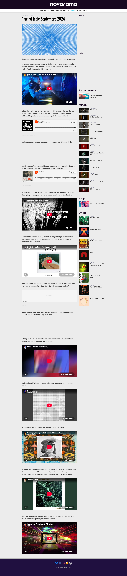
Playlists (73, 10)
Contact (85, 10)
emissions (46, 10)
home (41, 10)
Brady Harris (24, 185)
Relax (25, 305)
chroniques (66, 10)
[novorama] (63, 4)
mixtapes (79, 10)
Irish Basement (24, 135)
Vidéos (52, 10)
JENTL (23, 305)
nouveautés (59, 10)
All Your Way (28, 185)
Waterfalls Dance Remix (31, 135)
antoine (23, 15)
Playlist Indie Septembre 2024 (43, 19)
